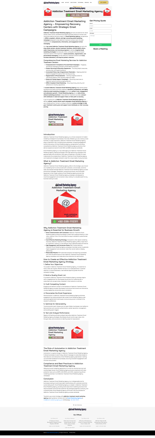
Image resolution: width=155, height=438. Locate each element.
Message (92, 33)
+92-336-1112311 (74, 400)
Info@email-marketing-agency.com (53, 400)
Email (91, 28)
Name (91, 23)
